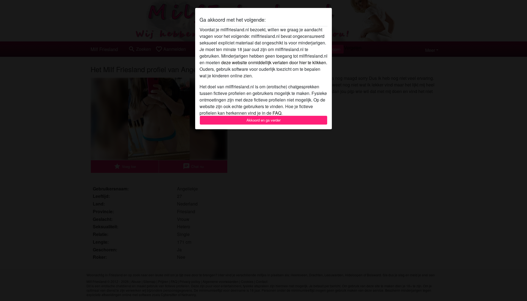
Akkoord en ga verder (263, 120)
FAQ (277, 113)
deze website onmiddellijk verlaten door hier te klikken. (274, 62)
